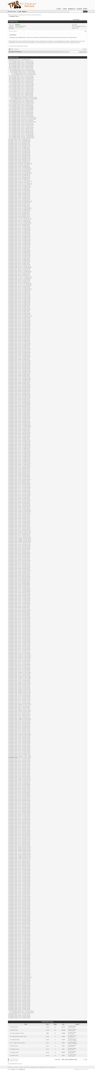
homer (20, 187)
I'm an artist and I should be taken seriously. (18, 46)
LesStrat (23, 116)
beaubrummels (24, 119)
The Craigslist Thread (14, 1039)
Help (86, 8)
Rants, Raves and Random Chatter (33, 14)
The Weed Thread (14, 1027)
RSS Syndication (51, 1067)
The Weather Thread (12, 59)
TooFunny (21, 208)
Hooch (23, 62)
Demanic (23, 136)
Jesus (20, 206)
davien (23, 78)
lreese (73, 1033)
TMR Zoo (21, 1067)
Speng (20, 59)
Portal (59, 8)
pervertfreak (21, 201)
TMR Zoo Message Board (13, 14)
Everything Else (22, 14)
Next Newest (18, 51)
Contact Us (16, 1067)
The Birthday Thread (14, 1049)
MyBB (13, 1069)
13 (55, 1055)
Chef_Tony (21, 181)
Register (24, 11)
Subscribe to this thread (14, 1060)
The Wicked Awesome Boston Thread (18, 1036)
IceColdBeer (21, 163)
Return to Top (26, 1067)
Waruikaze (21, 977)
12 (55, 1036)
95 (55, 1027)
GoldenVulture (25, 97)
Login (19, 11)
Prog (20, 143)
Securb (23, 69)
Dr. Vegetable (26, 98)
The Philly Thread (14, 1030)
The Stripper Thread (14, 1052)
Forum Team (10, 1067)
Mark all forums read (43, 1067)
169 (55, 1030)
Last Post (69, 1027)
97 (55, 1052)
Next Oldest (11, 51)
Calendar (80, 8)
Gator (20, 200)
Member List (72, 8)
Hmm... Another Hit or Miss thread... (18, 1042)
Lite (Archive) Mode (34, 1067)
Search (65, 8)
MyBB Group (22, 1069)
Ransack (23, 63)
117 (55, 1033)
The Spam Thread (14, 1046)
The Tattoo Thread (14, 1055)
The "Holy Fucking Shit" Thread (17, 1033)
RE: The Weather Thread (14, 61)
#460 (85, 31)
